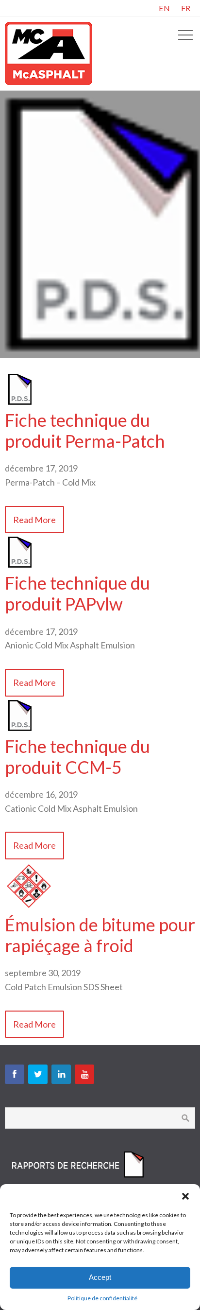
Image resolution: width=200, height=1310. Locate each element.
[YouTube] (84, 1074)
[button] (185, 1196)
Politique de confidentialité (102, 1298)
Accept (100, 1277)
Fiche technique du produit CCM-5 (77, 756)
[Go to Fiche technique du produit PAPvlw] (19, 565)
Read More (34, 519)
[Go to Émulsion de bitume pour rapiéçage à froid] (29, 907)
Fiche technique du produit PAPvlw (77, 593)
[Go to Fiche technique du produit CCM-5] (19, 728)
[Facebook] (14, 1074)
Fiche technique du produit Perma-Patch (85, 430)
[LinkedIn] (61, 1074)
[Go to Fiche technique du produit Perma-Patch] (19, 402)
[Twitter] (38, 1074)
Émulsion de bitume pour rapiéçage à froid (100, 935)
